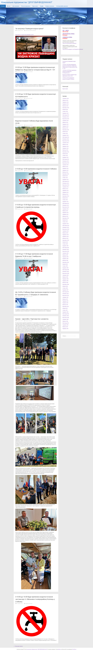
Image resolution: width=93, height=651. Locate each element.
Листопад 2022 (66, 181)
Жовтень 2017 (66, 293)
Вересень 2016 (66, 317)
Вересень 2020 (66, 229)
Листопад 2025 (66, 115)
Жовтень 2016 (66, 315)
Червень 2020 (66, 234)
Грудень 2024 (66, 135)
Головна (3, 6)
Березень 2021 (66, 218)
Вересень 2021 (66, 207)
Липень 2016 (65, 321)
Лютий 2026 (65, 109)
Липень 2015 (65, 326)
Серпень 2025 (66, 120)
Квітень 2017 (65, 304)
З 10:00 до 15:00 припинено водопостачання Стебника (36, 169)
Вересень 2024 (66, 140)
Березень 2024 (66, 151)
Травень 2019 (65, 258)
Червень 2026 (66, 102)
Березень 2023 (66, 173)
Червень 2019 (65, 256)
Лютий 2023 (65, 175)
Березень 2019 (66, 262)
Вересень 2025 (66, 118)
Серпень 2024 (66, 142)
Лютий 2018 (65, 286)
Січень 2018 (65, 288)
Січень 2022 (65, 199)
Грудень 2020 (66, 223)
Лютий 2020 (65, 242)
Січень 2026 (65, 111)
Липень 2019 (65, 254)
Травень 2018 (65, 280)
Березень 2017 (66, 306)
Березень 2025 (66, 129)
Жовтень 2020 (66, 227)
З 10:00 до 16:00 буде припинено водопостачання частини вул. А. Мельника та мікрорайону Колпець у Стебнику (35, 599)
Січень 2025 (65, 133)
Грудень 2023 (65, 157)
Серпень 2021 (65, 208)
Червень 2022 (66, 190)
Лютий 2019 (65, 264)
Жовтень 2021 (66, 205)
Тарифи (41, 6)
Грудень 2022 (66, 179)
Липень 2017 (65, 299)
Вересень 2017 (66, 295)
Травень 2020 (66, 236)
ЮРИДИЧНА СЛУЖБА (67, 37)
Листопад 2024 (66, 137)
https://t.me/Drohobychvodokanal (69, 43)
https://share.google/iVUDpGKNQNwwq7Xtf (24, 34)
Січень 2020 (65, 243)
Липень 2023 (65, 166)
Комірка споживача (50, 6)
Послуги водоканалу (25, 6)
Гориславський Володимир (30, 30)
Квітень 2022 (65, 194)
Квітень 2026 (65, 105)
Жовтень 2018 (66, 271)
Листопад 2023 (66, 159)
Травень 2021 (65, 214)
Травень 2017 (65, 302)
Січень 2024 (65, 155)
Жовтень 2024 (66, 139)
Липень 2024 (65, 144)
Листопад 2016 (66, 313)
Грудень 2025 (65, 113)
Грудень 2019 (65, 245)
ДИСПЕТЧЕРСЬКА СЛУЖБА (68, 33)
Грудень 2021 (65, 201)
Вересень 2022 (66, 185)
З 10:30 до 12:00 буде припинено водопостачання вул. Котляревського (69, 71)
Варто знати (35, 6)
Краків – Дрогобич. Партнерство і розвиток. (32, 319)
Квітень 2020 (65, 238)
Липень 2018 (65, 277)
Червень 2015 (65, 328)
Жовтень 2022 (66, 183)
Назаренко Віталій (29, 71)
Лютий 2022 (65, 197)
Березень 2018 (66, 284)
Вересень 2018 (66, 273)
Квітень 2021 (65, 216)
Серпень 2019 (65, 253)
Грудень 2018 (65, 267)
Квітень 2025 (65, 127)
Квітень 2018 (65, 282)
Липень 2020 (65, 232)
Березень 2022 (66, 196)
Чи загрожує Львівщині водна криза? (29, 29)
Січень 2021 (65, 221)
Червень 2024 (66, 146)
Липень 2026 (65, 100)
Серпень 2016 (65, 319)
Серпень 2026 (66, 98)
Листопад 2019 (66, 247)
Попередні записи (18, 646)
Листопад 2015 (66, 323)
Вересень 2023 (66, 162)
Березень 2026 (66, 107)
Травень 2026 (66, 104)
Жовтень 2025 (66, 116)
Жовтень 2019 (66, 249)
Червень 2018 (65, 278)
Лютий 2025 (65, 131)
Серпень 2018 (65, 275)
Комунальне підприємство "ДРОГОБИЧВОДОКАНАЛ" (26, 2)
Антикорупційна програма (62, 6)
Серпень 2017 (65, 297)
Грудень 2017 (65, 289)
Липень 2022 (65, 188)
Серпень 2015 (65, 324)
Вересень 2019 (66, 251)
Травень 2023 (65, 170)
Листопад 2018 (66, 269)
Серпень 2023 (65, 164)
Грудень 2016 (65, 312)
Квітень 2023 (65, 172)
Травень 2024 (65, 148)
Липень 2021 (65, 210)
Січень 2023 (65, 177)
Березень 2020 (66, 240)
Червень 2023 (65, 168)
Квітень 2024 (65, 150)
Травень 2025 (65, 126)
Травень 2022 (66, 192)
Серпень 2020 (66, 231)
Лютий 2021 (65, 220)
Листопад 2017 (66, 291)
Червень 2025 (65, 124)
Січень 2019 (65, 266)
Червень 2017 (65, 301)
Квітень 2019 (65, 260)
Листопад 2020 (66, 225)
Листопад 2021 (66, 203)
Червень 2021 (65, 212)
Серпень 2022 (66, 186)
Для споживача (16, 6)
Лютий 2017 (65, 308)
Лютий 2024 (65, 153)
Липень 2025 (65, 122)
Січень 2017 (65, 310)
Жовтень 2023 (66, 161)
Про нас (8, 6)
